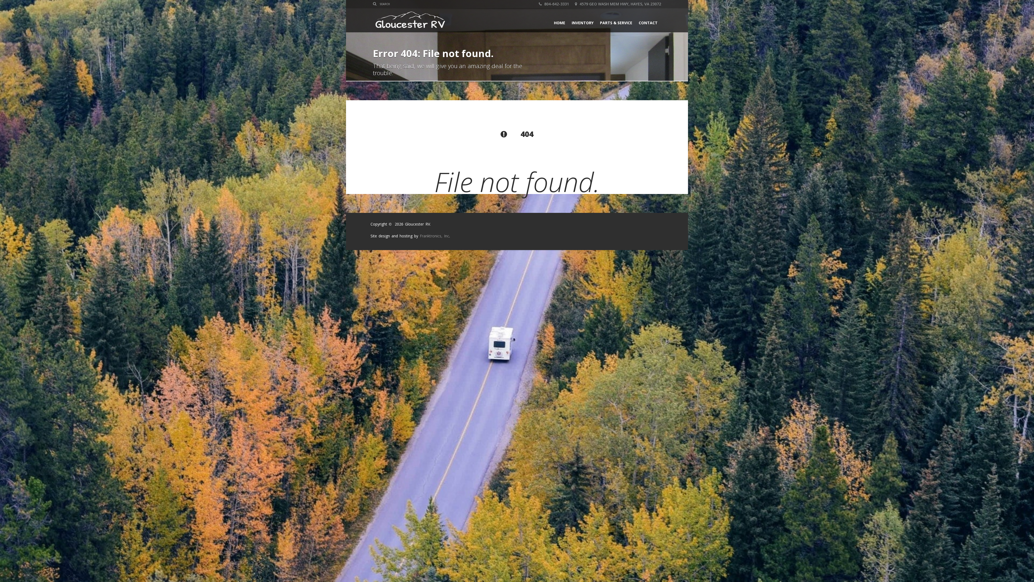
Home (559, 22)
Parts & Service (616, 22)
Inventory (582, 22)
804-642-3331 (556, 3)
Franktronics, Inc (434, 235)
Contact (648, 22)
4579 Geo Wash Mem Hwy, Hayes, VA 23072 (619, 3)
